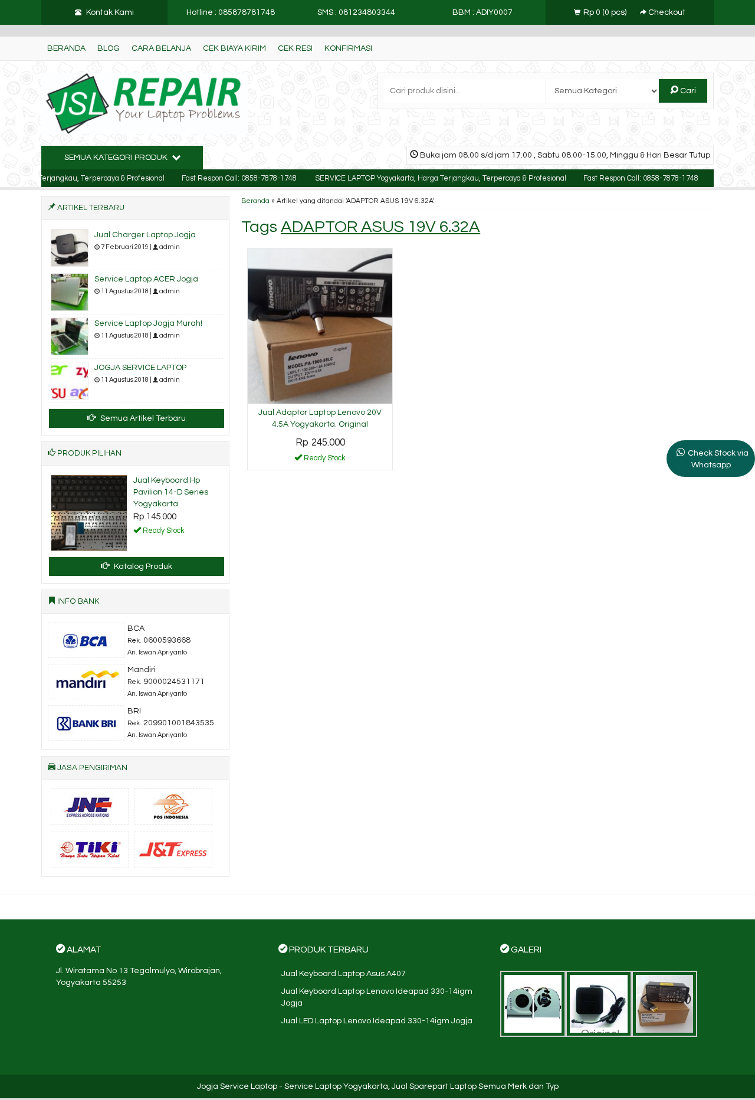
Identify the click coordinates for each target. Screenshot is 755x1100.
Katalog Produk (142, 566)
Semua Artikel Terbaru (142, 418)
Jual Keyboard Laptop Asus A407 (343, 974)
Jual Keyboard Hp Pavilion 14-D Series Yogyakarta (170, 492)
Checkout (665, 12)
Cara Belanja (161, 48)
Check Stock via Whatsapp (718, 459)
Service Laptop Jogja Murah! (148, 323)
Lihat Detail (324, 460)
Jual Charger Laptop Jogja (145, 235)
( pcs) (605, 12)
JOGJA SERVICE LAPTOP (140, 368)
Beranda (66, 48)
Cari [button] (687, 91)
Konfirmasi (348, 48)
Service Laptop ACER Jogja (146, 279)
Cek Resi (295, 48)
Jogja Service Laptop (237, 1086)
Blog (108, 48)
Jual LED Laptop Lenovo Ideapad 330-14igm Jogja (376, 1021)
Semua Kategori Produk (116, 157)
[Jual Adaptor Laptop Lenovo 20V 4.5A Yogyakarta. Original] (320, 326)
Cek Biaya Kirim (234, 48)
